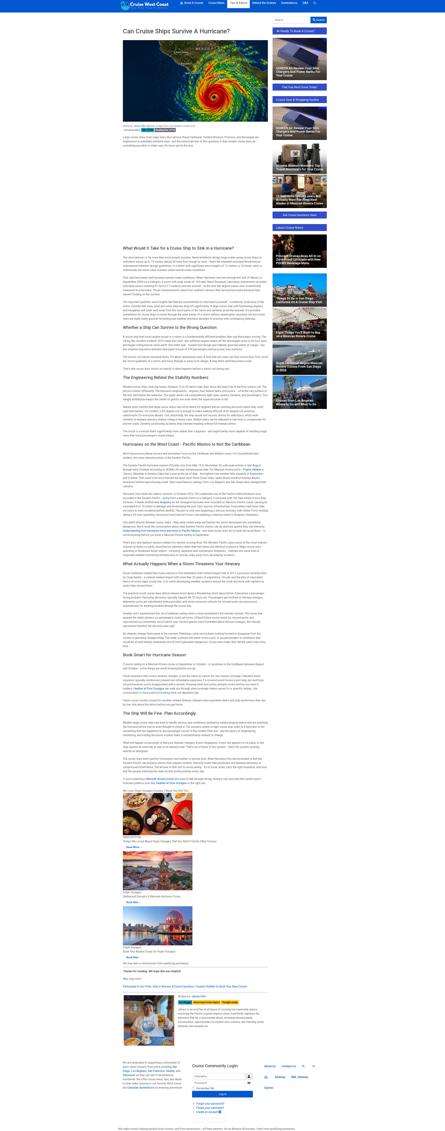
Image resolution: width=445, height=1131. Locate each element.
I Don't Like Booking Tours (143, 228)
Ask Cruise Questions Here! (300, 215)
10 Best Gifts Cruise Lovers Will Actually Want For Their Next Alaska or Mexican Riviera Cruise (299, 178)
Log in (222, 1094)
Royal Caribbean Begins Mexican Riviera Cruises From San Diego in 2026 (299, 345)
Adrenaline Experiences (141, 224)
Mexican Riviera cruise (160, 779)
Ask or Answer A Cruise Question (173, 986)
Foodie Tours (135, 215)
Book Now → (133, 902)
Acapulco (165, 502)
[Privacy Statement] (314, 1066)
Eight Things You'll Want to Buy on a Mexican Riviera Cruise (297, 311)
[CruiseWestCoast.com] (144, 6)
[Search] (304, 1066)
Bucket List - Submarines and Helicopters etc (154, 210)
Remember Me (205, 1088)
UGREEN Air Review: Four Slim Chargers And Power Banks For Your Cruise (297, 41)
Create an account (207, 1112)
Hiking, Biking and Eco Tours (144, 219)
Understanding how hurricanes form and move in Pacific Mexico (161, 530)
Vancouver (129, 1075)
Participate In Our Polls (137, 986)
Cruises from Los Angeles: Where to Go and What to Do (299, 379)
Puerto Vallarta (252, 469)
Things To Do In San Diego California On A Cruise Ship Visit (299, 277)
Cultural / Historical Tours (142, 206)
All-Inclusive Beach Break (142, 201)
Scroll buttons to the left (138, 180)
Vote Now (176, 238)
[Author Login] (267, 1076)
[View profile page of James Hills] (149, 1020)
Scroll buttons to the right (139, 185)
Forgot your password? (210, 1103)
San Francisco (156, 1071)
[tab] (195, 153)
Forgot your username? (210, 1107)
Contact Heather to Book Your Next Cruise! (221, 986)
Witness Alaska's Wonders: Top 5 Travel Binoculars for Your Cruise (294, 144)
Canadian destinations (141, 1087)
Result (261, 238)
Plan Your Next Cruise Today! (299, 87)
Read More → (134, 847)
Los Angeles (139, 1071)
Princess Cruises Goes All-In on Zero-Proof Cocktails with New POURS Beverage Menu (296, 238)
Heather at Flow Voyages (149, 688)
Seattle (170, 1071)
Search (320, 20)
